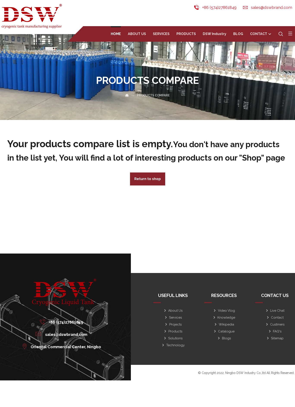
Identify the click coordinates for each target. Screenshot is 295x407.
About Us (175, 311)
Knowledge (226, 317)
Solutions (175, 338)
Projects (175, 324)
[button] (290, 33)
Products (175, 331)
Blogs (226, 338)
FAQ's (277, 331)
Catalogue (226, 331)
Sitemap (277, 338)
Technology (175, 345)
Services (175, 317)
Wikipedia (226, 324)
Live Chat (277, 311)
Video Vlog (226, 311)
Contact (277, 317)
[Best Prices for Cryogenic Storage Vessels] (33, 16)
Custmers (277, 324)
